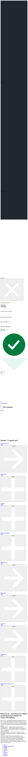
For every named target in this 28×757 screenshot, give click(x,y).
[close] (12, 290)
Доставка (3, 305)
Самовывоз (3, 306)
